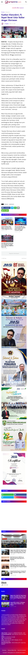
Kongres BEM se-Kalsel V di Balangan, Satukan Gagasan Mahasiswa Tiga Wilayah (17, 603)
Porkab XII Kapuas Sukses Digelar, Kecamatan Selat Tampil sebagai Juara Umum (6, 228)
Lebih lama (24, 258)
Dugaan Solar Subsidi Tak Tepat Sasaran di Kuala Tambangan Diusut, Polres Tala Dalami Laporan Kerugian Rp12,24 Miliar (18, 551)
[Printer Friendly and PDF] (5, 210)
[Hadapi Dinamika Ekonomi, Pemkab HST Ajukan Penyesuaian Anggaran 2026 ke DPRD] (5, 573)
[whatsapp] (7, 494)
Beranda (2, 12)
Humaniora (8, 12)
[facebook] (20, 494)
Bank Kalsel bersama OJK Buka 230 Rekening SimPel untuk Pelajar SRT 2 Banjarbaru (17, 558)
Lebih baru (4, 258)
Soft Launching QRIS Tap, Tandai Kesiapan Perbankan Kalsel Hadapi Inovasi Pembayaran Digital (20, 228)
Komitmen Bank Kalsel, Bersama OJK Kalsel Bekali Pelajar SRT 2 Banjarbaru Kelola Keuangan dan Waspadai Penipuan (18, 565)
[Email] (18, 208)
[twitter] (7, 497)
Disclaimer (4, 650)
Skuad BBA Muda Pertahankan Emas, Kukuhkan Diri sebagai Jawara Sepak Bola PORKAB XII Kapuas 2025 (7, 245)
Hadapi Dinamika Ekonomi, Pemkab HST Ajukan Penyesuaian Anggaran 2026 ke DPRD (18, 572)
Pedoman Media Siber (12, 650)
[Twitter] (12, 208)
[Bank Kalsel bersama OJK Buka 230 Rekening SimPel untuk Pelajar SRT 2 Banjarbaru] (5, 559)
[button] (2, 2)
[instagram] (20, 497)
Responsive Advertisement (14, 253)
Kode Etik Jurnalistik (22, 650)
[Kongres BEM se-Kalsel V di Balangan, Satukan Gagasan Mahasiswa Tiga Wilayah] (5, 604)
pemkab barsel (11, 204)
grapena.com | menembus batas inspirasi (17, 652)
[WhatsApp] (15, 208)
